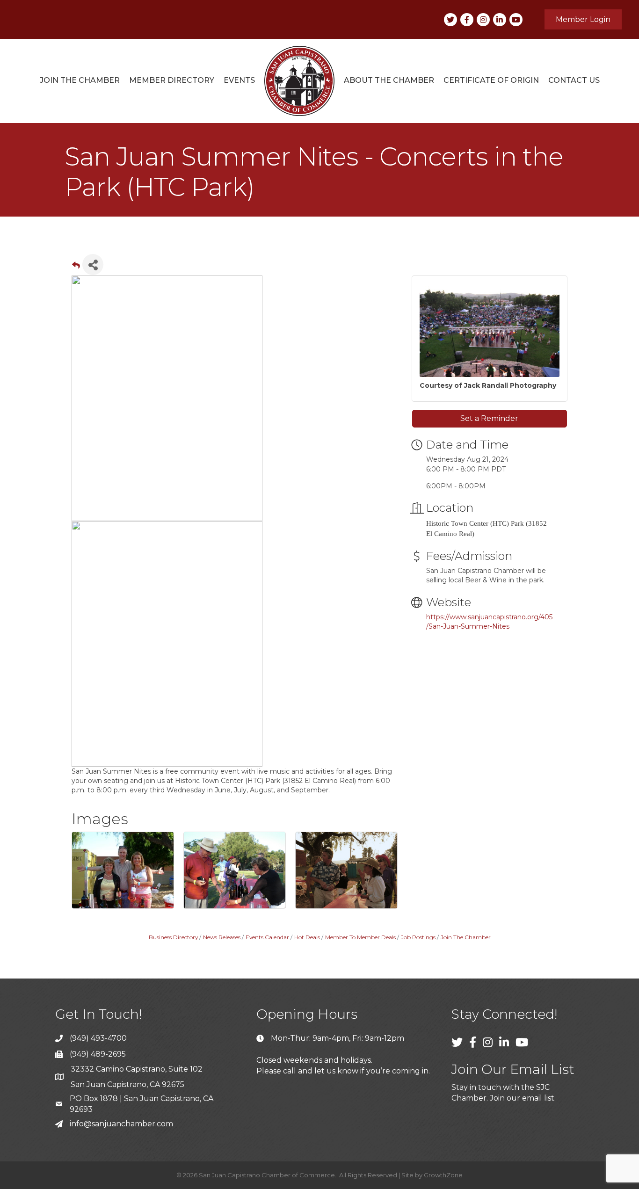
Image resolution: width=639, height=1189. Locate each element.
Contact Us (574, 80)
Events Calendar (267, 937)
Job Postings (418, 937)
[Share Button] (92, 264)
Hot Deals (307, 937)
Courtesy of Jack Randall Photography (488, 385)
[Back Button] (76, 267)
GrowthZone (443, 1175)
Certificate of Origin (491, 80)
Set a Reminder (489, 418)
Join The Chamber (466, 937)
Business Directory (173, 937)
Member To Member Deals (360, 937)
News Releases (221, 937)
